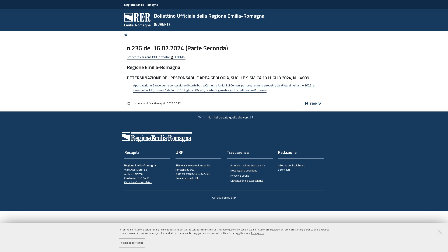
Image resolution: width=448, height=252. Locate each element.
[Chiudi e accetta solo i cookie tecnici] (439, 231)
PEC (197, 178)
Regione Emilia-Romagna (141, 4)
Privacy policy (257, 233)
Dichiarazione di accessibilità (246, 180)
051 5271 (144, 178)
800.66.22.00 (202, 174)
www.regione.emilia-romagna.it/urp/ (194, 167)
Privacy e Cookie (239, 175)
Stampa (315, 103)
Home (126, 34)
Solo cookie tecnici (132, 243)
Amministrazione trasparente (247, 165)
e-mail (189, 178)
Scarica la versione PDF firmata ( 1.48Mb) (156, 57)
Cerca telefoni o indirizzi (138, 182)
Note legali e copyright (243, 170)
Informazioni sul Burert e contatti (291, 167)
